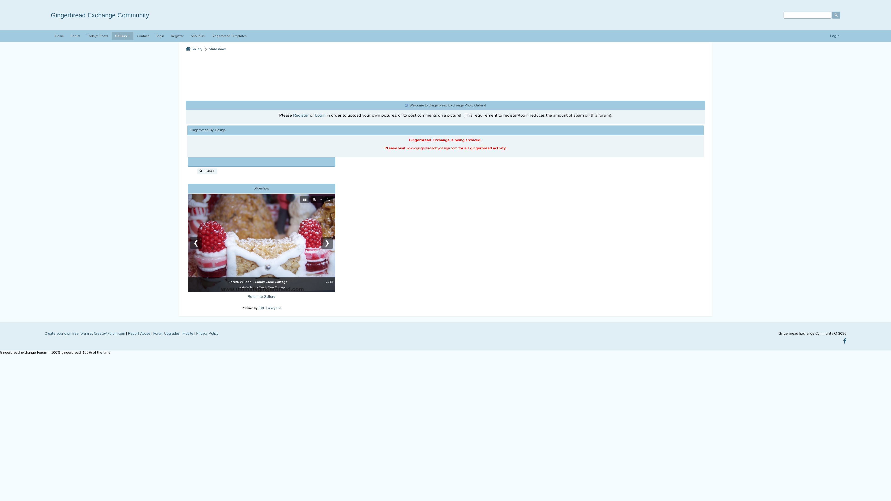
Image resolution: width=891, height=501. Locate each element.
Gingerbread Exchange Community (100, 15)
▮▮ (305, 199)
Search (208, 171)
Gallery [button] (121, 36)
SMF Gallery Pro (269, 308)
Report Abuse (139, 333)
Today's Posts (97, 36)
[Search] (836, 15)
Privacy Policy (207, 333)
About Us (197, 36)
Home (59, 36)
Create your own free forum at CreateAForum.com (85, 333)
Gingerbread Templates (229, 36)
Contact (143, 36)
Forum (75, 36)
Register (177, 36)
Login (834, 36)
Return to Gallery (261, 296)
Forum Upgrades (166, 333)
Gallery (197, 49)
